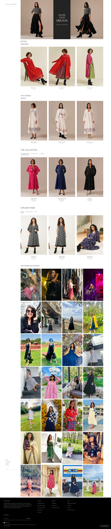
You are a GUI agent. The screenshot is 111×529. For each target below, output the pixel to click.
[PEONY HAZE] (34, 177)
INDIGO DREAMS (13, 524)
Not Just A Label (41, 507)
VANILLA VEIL (90, 142)
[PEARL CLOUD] (62, 120)
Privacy (68, 507)
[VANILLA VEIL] (90, 120)
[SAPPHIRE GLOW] (62, 177)
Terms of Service (70, 510)
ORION (90, 198)
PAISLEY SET (90, 256)
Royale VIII (90, 87)
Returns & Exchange (71, 503)
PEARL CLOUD (62, 142)
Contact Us (54, 505)
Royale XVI (62, 87)
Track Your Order (55, 507)
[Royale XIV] (34, 66)
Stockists (39, 512)
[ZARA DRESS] (62, 235)
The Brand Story (40, 503)
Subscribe (28, 518)
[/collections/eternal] (62, 19)
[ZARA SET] (34, 235)
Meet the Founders (41, 505)
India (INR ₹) (7, 522)
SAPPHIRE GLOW (62, 198)
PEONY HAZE (34, 198)
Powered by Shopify (7, 525)
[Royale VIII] (90, 66)
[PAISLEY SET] (90, 235)
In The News (40, 510)
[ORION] (90, 177)
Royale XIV (34, 87)
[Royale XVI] (62, 66)
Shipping (69, 505)
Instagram (54, 503)
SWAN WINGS (34, 142)
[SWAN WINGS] (34, 120)
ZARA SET (34, 256)
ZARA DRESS (62, 256)
